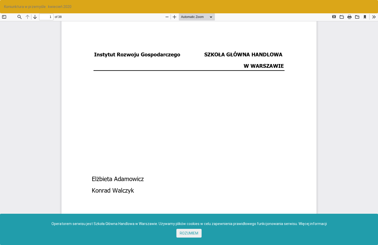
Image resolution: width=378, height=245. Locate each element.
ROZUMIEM (189, 233)
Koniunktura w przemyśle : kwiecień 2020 (37, 7)
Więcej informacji (313, 224)
